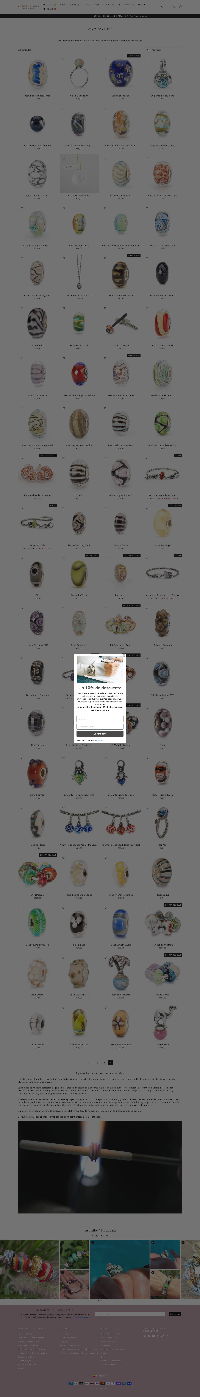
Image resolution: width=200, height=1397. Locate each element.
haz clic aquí (99, 740)
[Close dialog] (124, 656)
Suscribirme (100, 733)
